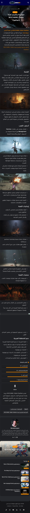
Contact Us (9, 506)
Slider (25, 409)
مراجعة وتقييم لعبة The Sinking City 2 (12, 470)
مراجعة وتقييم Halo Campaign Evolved (12, 483)
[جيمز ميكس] (15, 2)
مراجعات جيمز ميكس (16, 409)
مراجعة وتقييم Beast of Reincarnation (12, 464)
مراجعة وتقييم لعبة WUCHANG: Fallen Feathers (15, 412)
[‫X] (15, 437)
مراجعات (12, 9)
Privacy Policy (15, 506)
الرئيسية (16, 9)
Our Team (21, 506)
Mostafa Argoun (15, 428)
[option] (15, 449)
